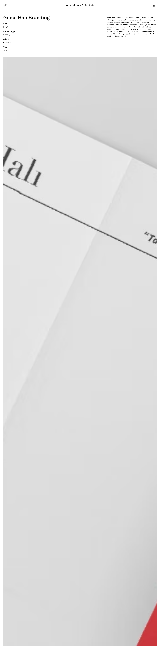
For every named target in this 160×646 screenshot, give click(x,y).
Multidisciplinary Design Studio (80, 5)
